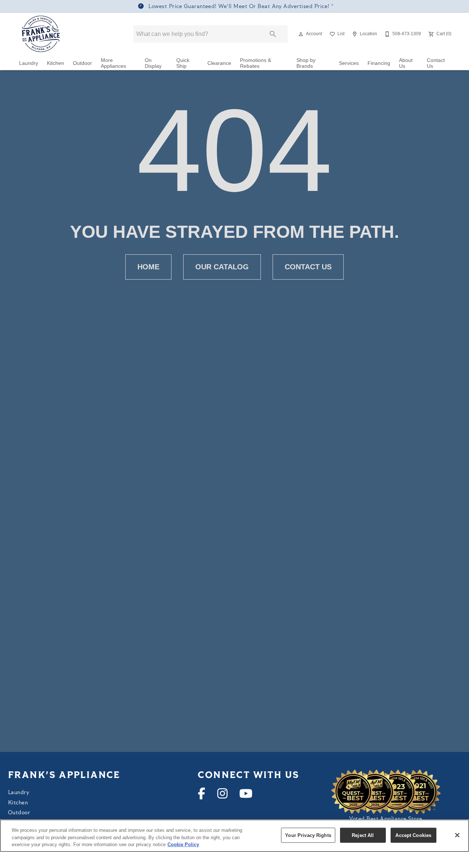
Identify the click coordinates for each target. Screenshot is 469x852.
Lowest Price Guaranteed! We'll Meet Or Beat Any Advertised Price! (239, 7)
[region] (234, 835)
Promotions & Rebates (255, 63)
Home (148, 267)
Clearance (219, 63)
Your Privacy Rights (308, 835)
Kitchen (55, 63)
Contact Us (436, 63)
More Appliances (113, 63)
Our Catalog (222, 267)
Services (349, 63)
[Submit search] (273, 34)
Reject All (363, 835)
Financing (379, 63)
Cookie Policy (183, 844)
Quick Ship (182, 63)
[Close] (457, 835)
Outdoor (82, 63)
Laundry (28, 63)
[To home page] (41, 34)
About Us (406, 63)
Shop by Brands (305, 63)
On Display (153, 63)
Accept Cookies (413, 835)
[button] (300, 34)
